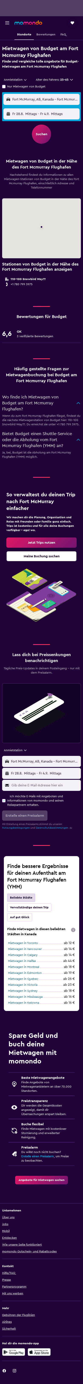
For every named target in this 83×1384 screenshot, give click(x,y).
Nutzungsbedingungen (16, 827)
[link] (41, 542)
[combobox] (15, 80)
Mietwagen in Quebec (23, 978)
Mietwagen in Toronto (23, 943)
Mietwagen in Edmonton (25, 973)
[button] (7, 23)
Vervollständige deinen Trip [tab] (29, 907)
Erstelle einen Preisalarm (37, 1156)
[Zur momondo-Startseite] (28, 22)
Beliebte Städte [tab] (21, 897)
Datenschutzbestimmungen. (52, 827)
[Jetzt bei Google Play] (13, 1352)
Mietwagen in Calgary (23, 955)
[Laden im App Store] (39, 1352)
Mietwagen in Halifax (22, 961)
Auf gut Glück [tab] (19, 917)
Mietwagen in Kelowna (23, 1002)
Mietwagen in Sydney (23, 990)
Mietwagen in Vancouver (25, 949)
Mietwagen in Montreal (23, 967)
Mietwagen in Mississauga (25, 996)
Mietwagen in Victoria (22, 984)
